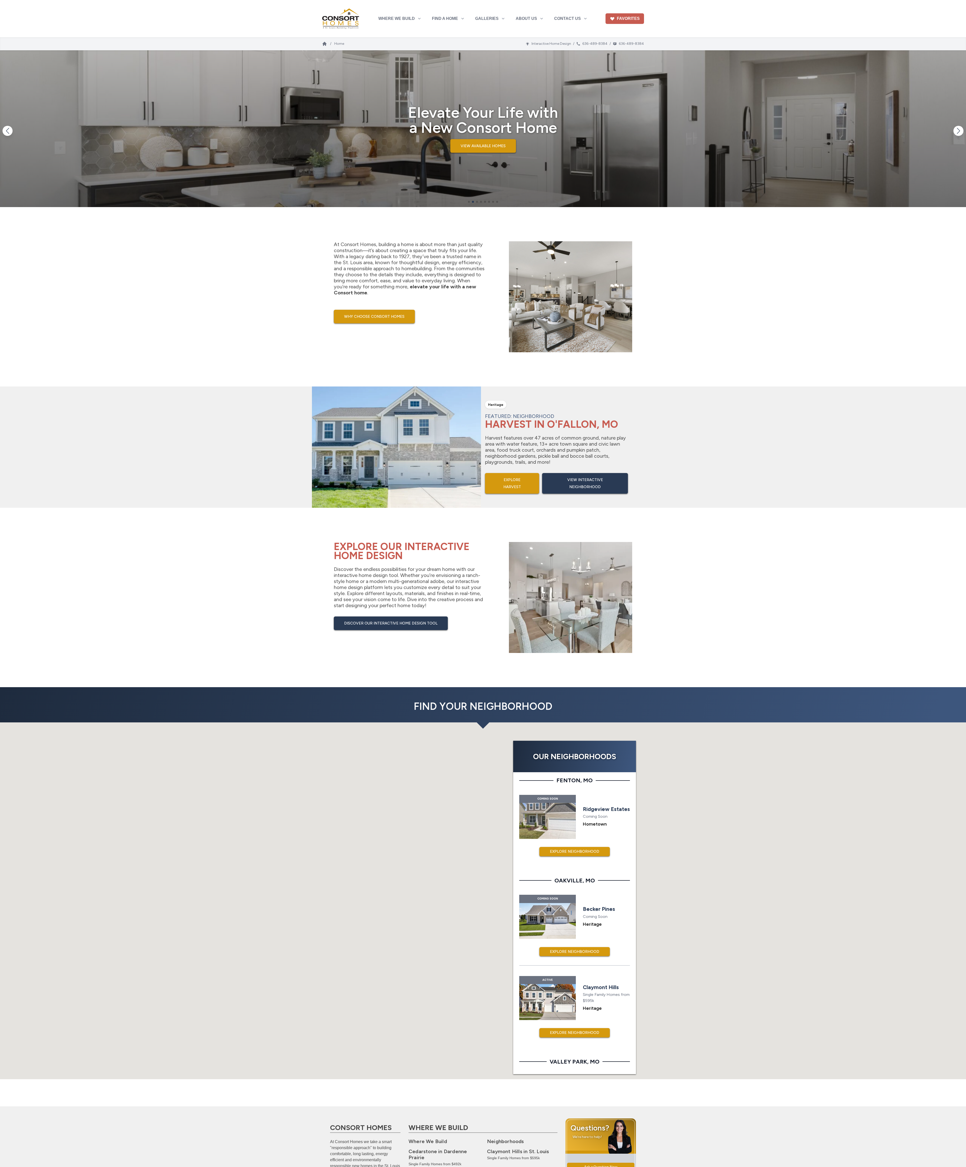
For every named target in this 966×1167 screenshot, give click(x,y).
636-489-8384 (595, 44)
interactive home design (361, 575)
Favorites (628, 18)
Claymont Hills (518, 1151)
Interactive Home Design (551, 44)
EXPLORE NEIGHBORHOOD (574, 851)
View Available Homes (483, 146)
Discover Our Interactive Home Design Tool (390, 623)
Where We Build (428, 1141)
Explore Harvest (512, 483)
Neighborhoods (505, 1141)
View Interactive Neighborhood (585, 483)
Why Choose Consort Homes (374, 316)
